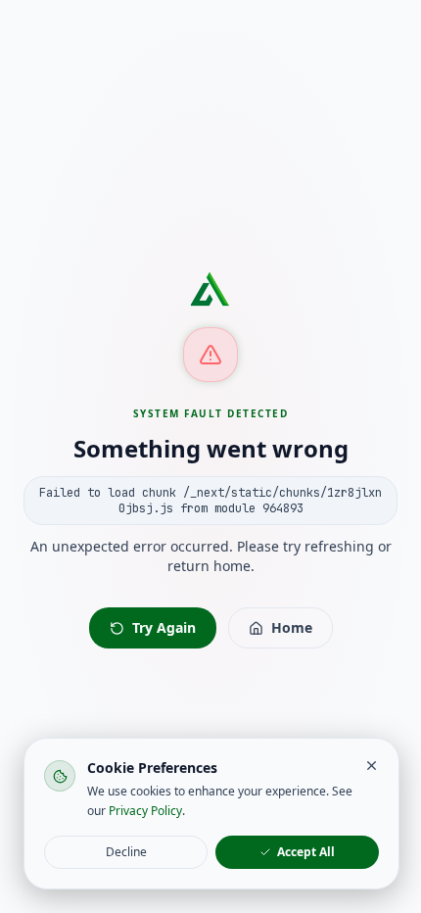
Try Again (164, 627)
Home (291, 627)
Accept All (306, 851)
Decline (126, 851)
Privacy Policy (145, 810)
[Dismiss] (371, 765)
